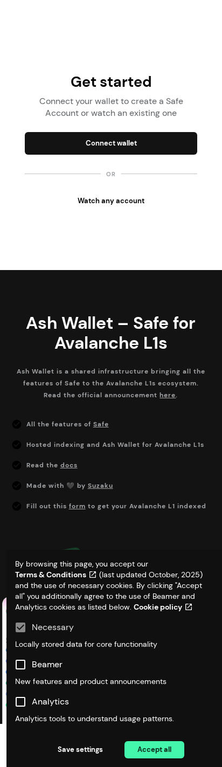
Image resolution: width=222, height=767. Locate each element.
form (77, 506)
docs (69, 465)
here (167, 395)
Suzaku (100, 485)
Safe (101, 424)
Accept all (154, 749)
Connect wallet (111, 143)
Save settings (80, 749)
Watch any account (111, 200)
